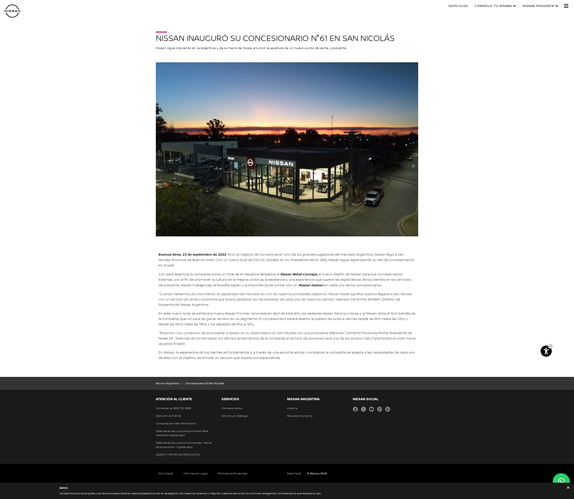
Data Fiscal (294, 473)
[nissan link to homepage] (12, 11)
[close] (568, 488)
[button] (566, 6)
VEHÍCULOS (458, 6)
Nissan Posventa (538, 6)
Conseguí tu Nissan (493, 6)
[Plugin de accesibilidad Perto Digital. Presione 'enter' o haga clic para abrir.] (546, 351)
